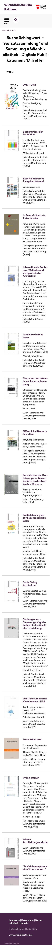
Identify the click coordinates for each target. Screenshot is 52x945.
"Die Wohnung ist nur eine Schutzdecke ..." (35, 868)
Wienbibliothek (8, 30)
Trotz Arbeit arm (32, 739)
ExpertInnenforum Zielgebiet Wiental (33, 180)
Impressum (14, 920)
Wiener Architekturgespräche (35, 841)
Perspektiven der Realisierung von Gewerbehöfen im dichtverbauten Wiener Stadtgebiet (35, 479)
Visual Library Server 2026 (12, 943)
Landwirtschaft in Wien (33, 336)
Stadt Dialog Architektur (30, 584)
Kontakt (24, 923)
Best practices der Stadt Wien (33, 133)
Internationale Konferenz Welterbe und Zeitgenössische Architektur (35, 271)
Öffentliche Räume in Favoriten (35, 433)
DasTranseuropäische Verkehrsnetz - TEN (35, 700)
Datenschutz (27, 920)
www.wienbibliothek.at (20, 934)
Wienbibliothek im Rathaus (18, 7)
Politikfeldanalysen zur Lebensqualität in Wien (35, 518)
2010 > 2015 (30, 84)
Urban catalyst (31, 777)
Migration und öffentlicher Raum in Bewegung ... (35, 381)
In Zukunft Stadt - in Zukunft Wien (34, 217)
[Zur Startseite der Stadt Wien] (41, 6)
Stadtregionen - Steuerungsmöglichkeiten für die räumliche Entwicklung (35, 623)
